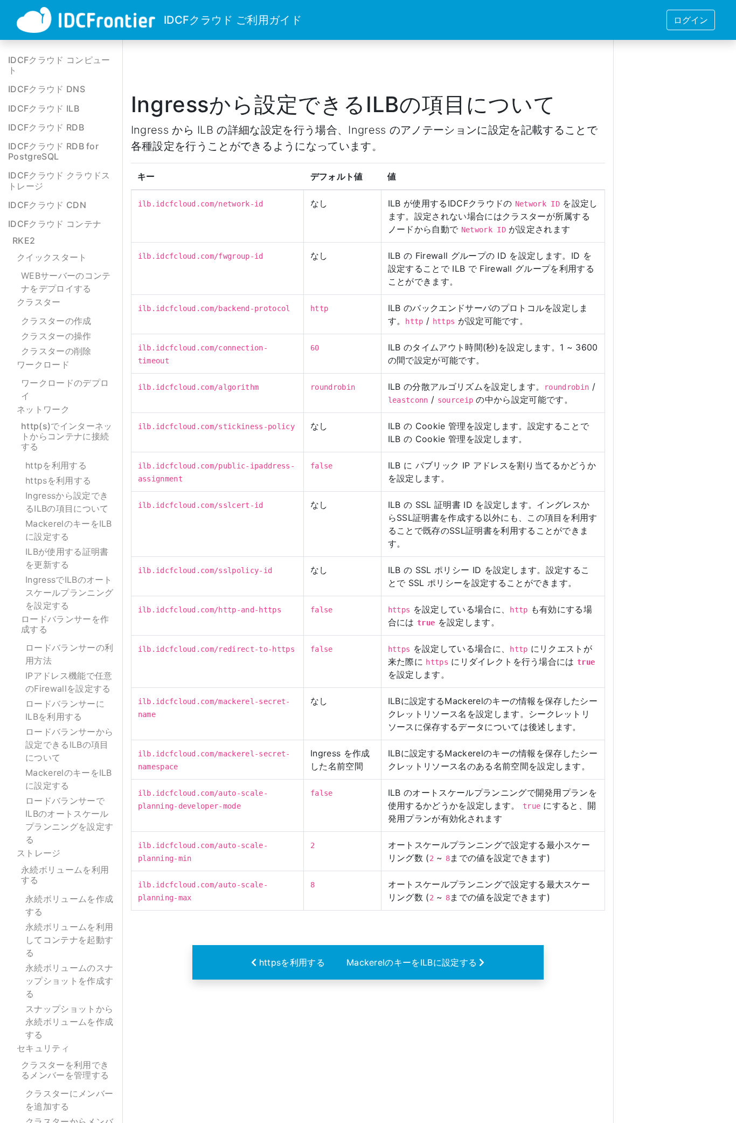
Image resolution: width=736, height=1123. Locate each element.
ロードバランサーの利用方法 (69, 654)
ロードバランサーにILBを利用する (65, 710)
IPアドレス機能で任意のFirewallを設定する (69, 682)
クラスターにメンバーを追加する (69, 1100)
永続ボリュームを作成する (69, 905)
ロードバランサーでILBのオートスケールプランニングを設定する (69, 820)
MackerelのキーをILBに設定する (68, 530)
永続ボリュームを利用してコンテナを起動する (69, 939)
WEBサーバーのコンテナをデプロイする (66, 282)
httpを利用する (56, 465)
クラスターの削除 (56, 351)
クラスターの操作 (56, 335)
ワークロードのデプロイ (65, 389)
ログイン (690, 20)
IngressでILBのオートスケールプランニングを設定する (69, 592)
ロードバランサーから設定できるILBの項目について (69, 744)
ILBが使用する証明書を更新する (67, 558)
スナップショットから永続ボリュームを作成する (69, 1021)
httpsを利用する (58, 480)
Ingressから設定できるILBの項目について (67, 502)
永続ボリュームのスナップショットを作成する (69, 980)
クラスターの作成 (56, 320)
